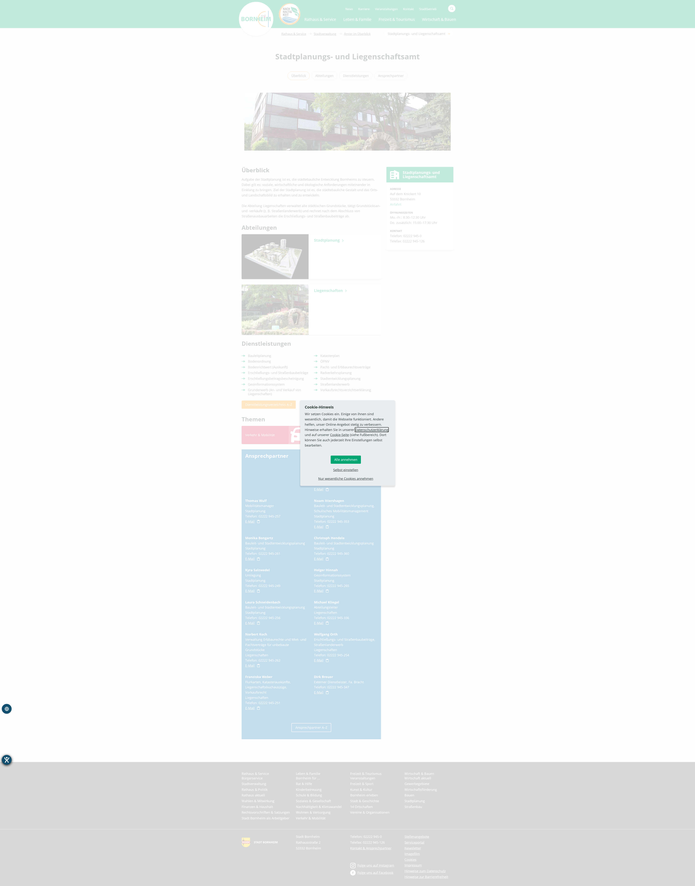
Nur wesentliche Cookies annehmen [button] (345, 478)
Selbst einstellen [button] (345, 470)
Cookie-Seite (339, 435)
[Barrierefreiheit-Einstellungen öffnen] (7, 760)
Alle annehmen (345, 459)
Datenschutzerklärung (371, 430)
